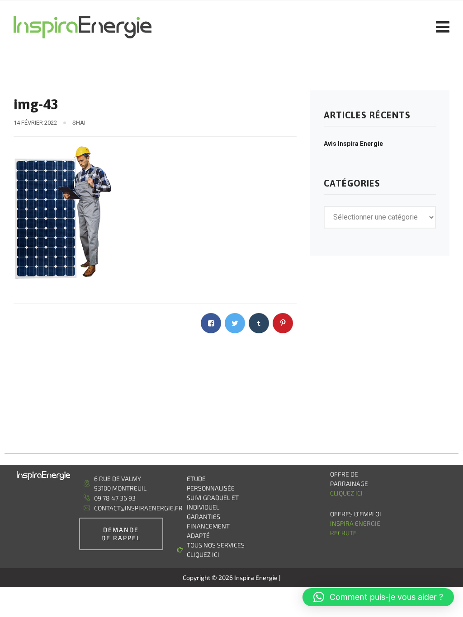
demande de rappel (121, 534)
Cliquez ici (346, 493)
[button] (378, 597)
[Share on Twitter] (235, 323)
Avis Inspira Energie (353, 143)
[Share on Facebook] (211, 323)
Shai (78, 122)
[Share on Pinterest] (283, 323)
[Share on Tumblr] (259, 323)
